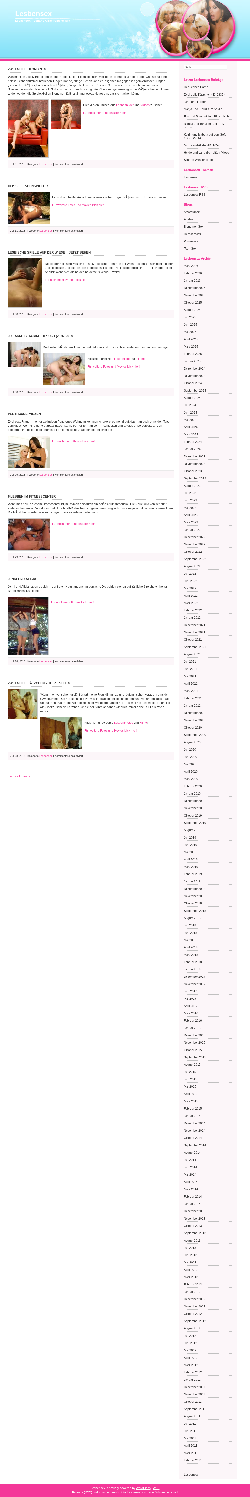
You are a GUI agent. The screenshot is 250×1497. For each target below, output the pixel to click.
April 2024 (191, 427)
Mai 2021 (190, 676)
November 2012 (194, 1306)
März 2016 (191, 1013)
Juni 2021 (190, 669)
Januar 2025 (192, 361)
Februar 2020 (193, 786)
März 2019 (191, 867)
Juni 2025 (190, 324)
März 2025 (191, 346)
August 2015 (192, 1064)
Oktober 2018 (193, 903)
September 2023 (195, 478)
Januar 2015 (192, 1116)
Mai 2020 (190, 764)
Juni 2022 (190, 581)
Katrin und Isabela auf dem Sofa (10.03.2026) (205, 136)
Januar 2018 (192, 969)
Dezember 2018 (194, 889)
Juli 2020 (190, 749)
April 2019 (191, 859)
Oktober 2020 (193, 727)
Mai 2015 (190, 1086)
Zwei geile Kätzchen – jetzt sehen (39, 683)
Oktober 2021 (193, 639)
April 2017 (191, 1006)
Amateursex (192, 212)
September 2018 (195, 911)
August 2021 (192, 654)
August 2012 (192, 1328)
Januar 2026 (192, 280)
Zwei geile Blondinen (27, 69)
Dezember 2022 (194, 537)
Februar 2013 (193, 1284)
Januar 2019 (192, 881)
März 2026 (191, 266)
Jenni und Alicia (22, 579)
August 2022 (192, 566)
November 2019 (194, 808)
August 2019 (192, 830)
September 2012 (195, 1321)
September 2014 (195, 1145)
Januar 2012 (192, 1379)
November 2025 (194, 295)
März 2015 (191, 1101)
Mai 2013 (190, 1262)
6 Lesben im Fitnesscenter (32, 496)
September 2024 (195, 390)
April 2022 (191, 595)
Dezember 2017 (194, 976)
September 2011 (195, 1409)
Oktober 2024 (193, 383)
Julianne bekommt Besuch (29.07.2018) (40, 336)
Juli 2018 (190, 925)
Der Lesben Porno (196, 87)
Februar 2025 (193, 354)
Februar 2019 (193, 874)
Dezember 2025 (194, 288)
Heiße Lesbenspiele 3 (28, 186)
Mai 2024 (190, 420)
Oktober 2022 (193, 551)
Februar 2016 (193, 1020)
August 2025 (192, 310)
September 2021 (195, 647)
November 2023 (194, 464)
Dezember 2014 (194, 1123)
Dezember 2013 (194, 1211)
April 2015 (191, 1094)
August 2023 (192, 486)
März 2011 (191, 1453)
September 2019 (195, 823)
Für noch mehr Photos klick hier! (104, 113)
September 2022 (195, 559)
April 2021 (191, 683)
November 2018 (194, 896)
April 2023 (191, 515)
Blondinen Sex (193, 226)
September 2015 (195, 1057)
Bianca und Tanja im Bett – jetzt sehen (204, 125)
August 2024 (192, 398)
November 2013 (194, 1218)
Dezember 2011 (194, 1387)
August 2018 (192, 918)
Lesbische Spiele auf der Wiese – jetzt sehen (49, 252)
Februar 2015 (193, 1108)
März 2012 (191, 1365)
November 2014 (194, 1130)
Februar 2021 (193, 698)
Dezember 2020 (194, 713)
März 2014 (191, 1189)
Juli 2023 (190, 493)
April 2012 (191, 1357)
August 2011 (192, 1416)
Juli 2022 (190, 573)
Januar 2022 (192, 617)
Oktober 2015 (193, 1050)
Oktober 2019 (193, 815)
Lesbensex (33, 14)
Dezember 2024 (194, 368)
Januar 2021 (192, 705)
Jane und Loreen (195, 102)
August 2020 (192, 742)
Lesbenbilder (125, 105)
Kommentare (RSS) (112, 1492)
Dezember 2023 (194, 456)
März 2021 (191, 691)
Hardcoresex (192, 234)
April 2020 (191, 771)
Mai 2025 (190, 332)
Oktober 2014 (193, 1138)
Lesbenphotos (123, 722)
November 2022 (194, 544)
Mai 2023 (190, 508)
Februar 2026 (193, 273)
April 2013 (191, 1270)
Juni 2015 (190, 1079)
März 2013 (191, 1277)
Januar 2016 (192, 1028)
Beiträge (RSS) (82, 1492)
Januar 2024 (192, 449)
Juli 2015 (190, 1072)
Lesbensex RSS (194, 194)
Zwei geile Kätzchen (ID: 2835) (204, 94)
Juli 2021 (190, 661)
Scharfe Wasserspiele (198, 160)
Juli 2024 (190, 405)
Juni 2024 (190, 412)
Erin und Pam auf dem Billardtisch (206, 116)
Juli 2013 (190, 1248)
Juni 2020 (190, 757)
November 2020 (194, 720)
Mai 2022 (190, 588)
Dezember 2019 (194, 801)
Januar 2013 (192, 1292)
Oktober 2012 (193, 1314)
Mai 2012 (190, 1350)
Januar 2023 (192, 529)
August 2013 (192, 1240)
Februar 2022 (193, 610)
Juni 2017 (190, 991)
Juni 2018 (190, 932)
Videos (145, 105)
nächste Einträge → (21, 776)
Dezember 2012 (194, 1299)
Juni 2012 (190, 1343)
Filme (142, 359)
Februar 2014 (193, 1196)
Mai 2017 (190, 998)
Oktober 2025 (193, 302)
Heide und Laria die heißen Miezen (207, 152)
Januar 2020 (192, 793)
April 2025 (191, 339)
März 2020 (191, 779)
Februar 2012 (193, 1372)
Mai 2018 (190, 940)
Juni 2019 (190, 845)
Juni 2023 (190, 500)
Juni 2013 (190, 1255)
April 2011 (190, 1445)
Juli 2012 (190, 1336)
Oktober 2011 (193, 1401)
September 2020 (195, 735)
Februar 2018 (193, 962)
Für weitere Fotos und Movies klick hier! (78, 205)
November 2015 (194, 1042)
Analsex (189, 219)
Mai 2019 (190, 852)
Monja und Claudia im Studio (203, 109)
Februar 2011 (193, 1460)
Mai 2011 (190, 1438)
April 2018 (191, 947)
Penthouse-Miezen (24, 414)
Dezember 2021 (194, 625)
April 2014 (191, 1182)
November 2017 (194, 984)
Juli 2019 (190, 837)
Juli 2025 (190, 317)
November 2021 (194, 632)
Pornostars (191, 241)
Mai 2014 (190, 1174)
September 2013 (195, 1233)
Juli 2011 (190, 1423)
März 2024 (191, 434)
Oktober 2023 (193, 471)
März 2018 (191, 954)
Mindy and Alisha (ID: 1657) (202, 145)
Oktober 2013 (193, 1226)
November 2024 (194, 376)
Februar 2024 (193, 442)
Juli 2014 (190, 1160)
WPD (156, 1488)
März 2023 (191, 522)
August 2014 (192, 1152)
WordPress (143, 1488)
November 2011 (194, 1394)
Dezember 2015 (194, 1035)
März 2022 (191, 603)
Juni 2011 (190, 1431)
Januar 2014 (192, 1204)
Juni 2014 (190, 1167)
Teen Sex (190, 248)
